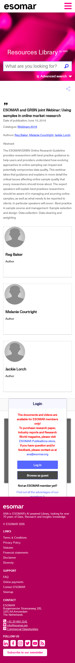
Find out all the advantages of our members (37, 494)
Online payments (13, 582)
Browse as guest (37, 475)
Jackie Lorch (62, 135)
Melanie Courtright (41, 135)
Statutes (8, 547)
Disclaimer (9, 557)
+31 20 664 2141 (16, 621)
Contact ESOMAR (14, 587)
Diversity (8, 562)
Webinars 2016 (27, 127)
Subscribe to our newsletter (25, 652)
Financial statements (15, 552)
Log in (37, 465)
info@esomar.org (17, 625)
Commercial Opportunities (22, 629)
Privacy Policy (12, 542)
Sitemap (8, 592)
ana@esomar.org (37, 454)
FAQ (6, 577)
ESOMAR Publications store (37, 441)
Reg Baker (21, 135)
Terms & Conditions (15, 537)
